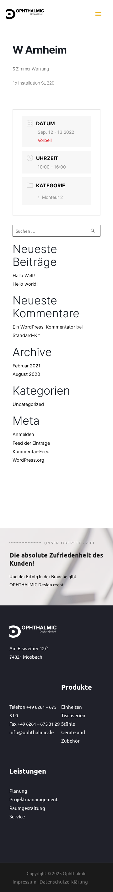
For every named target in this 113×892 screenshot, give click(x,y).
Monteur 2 (52, 197)
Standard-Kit (26, 335)
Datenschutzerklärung (64, 881)
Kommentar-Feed (31, 451)
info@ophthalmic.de (31, 732)
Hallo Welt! (24, 275)
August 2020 (26, 374)
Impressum (24, 881)
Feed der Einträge (31, 443)
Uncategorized (28, 404)
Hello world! (25, 284)
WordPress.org (28, 460)
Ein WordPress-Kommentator (44, 327)
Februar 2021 (26, 366)
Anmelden (23, 434)
